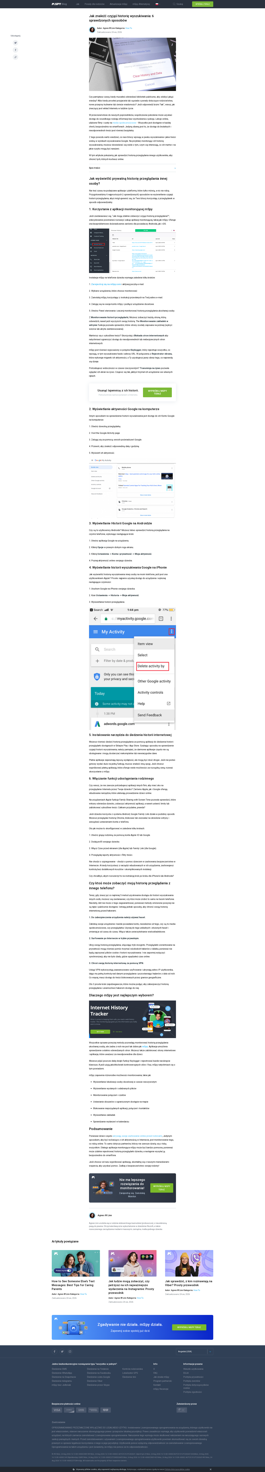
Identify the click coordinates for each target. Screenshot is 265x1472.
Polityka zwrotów (191, 1381)
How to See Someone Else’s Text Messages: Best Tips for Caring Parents (73, 1285)
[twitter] (15, 43)
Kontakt (157, 1385)
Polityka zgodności (192, 1392)
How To (128, 28)
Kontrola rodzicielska (132, 1369)
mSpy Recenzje (160, 1389)
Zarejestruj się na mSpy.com (106, 284)
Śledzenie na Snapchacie (64, 1377)
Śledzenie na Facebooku (99, 1373)
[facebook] (15, 50)
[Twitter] (62, 1351)
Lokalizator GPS (130, 1373)
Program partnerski (162, 1381)
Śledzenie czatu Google (98, 1377)
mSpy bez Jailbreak (61, 1385)
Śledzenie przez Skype (98, 1385)
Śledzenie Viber (94, 1381)
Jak (77, 4)
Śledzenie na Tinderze (98, 1369)
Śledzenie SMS (59, 1369)
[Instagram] (70, 1351)
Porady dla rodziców (94, 4)
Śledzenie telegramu (62, 1381)
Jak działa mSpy (161, 1377)
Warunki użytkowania (193, 1369)
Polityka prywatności (193, 1377)
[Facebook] (54, 1351)
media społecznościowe (124, 122)
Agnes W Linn (105, 1215)
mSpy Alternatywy (141, 4)
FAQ (155, 1373)
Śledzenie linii (129, 1377)
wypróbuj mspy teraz (189, 1327)
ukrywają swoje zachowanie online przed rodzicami (137, 1136)
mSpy (145, 1046)
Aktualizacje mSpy (118, 4)
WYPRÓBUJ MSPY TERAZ (157, 392)
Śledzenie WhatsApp (62, 1373)
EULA (186, 1373)
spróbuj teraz (203, 4)
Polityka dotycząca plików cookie (177, 1469)
